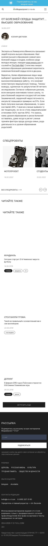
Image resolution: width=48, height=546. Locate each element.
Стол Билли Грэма (14, 317)
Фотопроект (11, 171)
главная (4, 46)
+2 (25, 271)
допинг (17, 394)
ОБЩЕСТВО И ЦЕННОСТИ (29, 471)
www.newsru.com (33, 63)
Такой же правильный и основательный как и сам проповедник (22, 322)
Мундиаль (10, 255)
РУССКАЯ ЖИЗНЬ (18, 468)
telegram (4, 484)
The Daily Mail (18, 65)
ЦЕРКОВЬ (5, 468)
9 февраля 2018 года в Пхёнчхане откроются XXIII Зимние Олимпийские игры (22, 384)
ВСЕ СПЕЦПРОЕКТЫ (9, 190)
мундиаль (18, 271)
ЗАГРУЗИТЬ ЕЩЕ (24, 405)
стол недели (10, 332)
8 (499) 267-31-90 (24, 499)
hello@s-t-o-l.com (8, 499)
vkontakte (14, 484)
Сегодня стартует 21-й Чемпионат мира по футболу (21, 260)
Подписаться (24, 445)
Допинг (8, 379)
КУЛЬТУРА (31, 468)
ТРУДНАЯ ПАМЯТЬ (9, 471)
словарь (8, 271)
